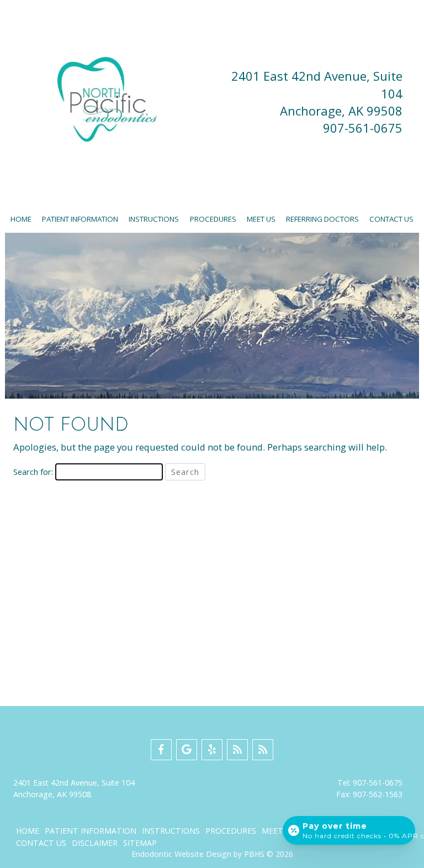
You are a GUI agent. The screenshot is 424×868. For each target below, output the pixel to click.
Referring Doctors (322, 219)
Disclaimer (95, 843)
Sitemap (140, 843)
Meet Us (261, 219)
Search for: (33, 471)
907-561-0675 (362, 127)
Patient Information (80, 219)
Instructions (154, 219)
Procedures (213, 219)
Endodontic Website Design (181, 854)
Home (20, 219)
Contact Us (391, 219)
